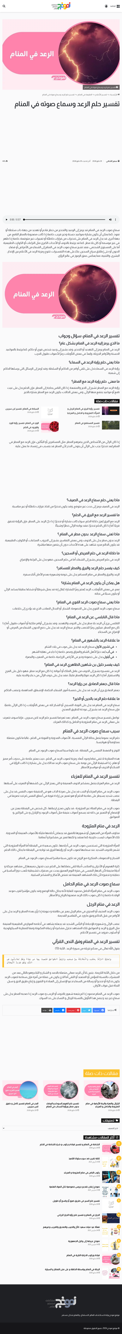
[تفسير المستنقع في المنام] (110, 425)
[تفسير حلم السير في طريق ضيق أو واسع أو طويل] (111, 1205)
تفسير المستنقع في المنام (87, 423)
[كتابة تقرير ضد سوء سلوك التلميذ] (111, 1163)
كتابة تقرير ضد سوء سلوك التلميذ (84, 1158)
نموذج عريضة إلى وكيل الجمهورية (84, 1241)
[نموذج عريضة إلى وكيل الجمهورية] (111, 1245)
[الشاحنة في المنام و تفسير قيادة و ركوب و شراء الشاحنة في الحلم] (111, 1149)
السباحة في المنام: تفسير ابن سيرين (22, 408)
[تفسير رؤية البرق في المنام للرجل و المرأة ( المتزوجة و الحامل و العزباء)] (110, 411)
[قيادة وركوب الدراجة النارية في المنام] (111, 1260)
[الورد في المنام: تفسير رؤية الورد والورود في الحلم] (50, 427)
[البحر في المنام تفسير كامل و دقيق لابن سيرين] (20, 1090)
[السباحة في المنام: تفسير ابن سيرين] (50, 412)
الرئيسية (114, 94)
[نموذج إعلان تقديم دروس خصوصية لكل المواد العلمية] (111, 1191)
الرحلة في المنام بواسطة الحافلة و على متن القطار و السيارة (72, 1269)
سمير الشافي (111, 161)
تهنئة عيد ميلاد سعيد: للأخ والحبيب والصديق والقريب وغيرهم (71, 1227)
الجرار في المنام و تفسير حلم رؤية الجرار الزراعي (78, 1215)
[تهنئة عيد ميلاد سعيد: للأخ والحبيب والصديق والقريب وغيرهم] (111, 1231)
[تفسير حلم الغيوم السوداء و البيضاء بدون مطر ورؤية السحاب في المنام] (61, 1090)
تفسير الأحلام (101, 94)
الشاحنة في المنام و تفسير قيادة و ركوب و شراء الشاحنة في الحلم (70, 1144)
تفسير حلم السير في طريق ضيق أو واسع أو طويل (76, 1201)
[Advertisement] (61, 134)
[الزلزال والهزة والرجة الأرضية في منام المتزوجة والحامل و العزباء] (102, 1090)
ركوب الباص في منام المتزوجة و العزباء (82, 1172)
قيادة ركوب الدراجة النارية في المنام (83, 1255)
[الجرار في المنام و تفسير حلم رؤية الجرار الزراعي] (111, 1218)
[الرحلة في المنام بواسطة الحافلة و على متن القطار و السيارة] (111, 1274)
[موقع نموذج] (61, 6)
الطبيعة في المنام (85, 94)
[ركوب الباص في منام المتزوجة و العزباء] (111, 1177)
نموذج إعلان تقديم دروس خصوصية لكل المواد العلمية (74, 1186)
